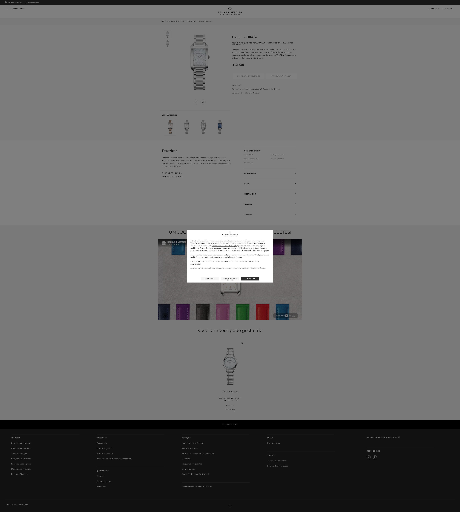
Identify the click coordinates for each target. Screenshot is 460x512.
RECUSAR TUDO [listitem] (210, 279)
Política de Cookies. (234, 257)
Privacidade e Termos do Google (224, 246)
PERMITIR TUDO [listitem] (250, 279)
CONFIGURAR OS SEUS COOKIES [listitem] (230, 279)
